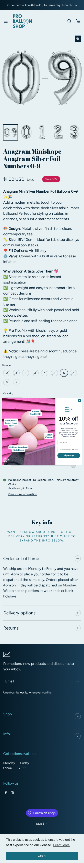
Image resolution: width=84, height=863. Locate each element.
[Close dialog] (79, 400)
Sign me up (69, 455)
